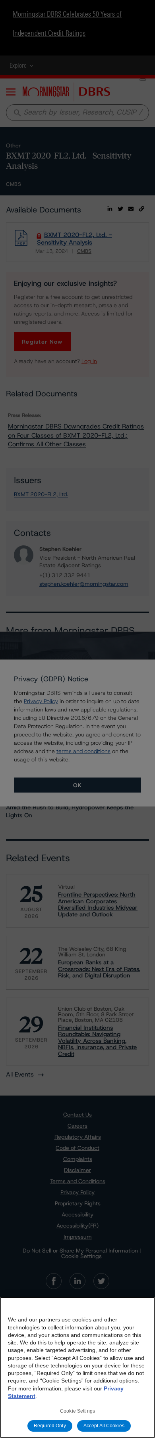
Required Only (50, 1425)
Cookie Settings (77, 1411)
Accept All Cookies (103, 1425)
